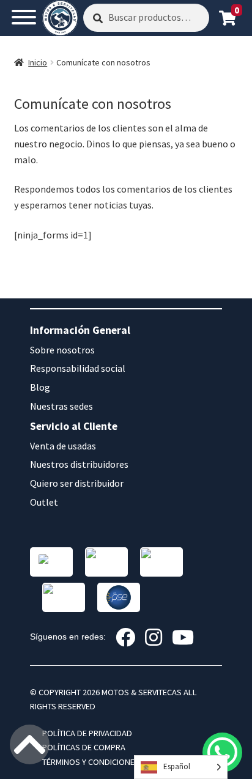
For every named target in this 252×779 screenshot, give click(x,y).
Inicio (37, 62)
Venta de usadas (63, 446)
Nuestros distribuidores (79, 464)
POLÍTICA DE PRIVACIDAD (87, 733)
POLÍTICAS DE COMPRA (83, 747)
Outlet (44, 502)
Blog (40, 387)
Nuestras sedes (61, 406)
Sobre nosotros (62, 350)
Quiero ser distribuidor (77, 483)
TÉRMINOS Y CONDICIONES (90, 761)
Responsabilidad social (77, 368)
